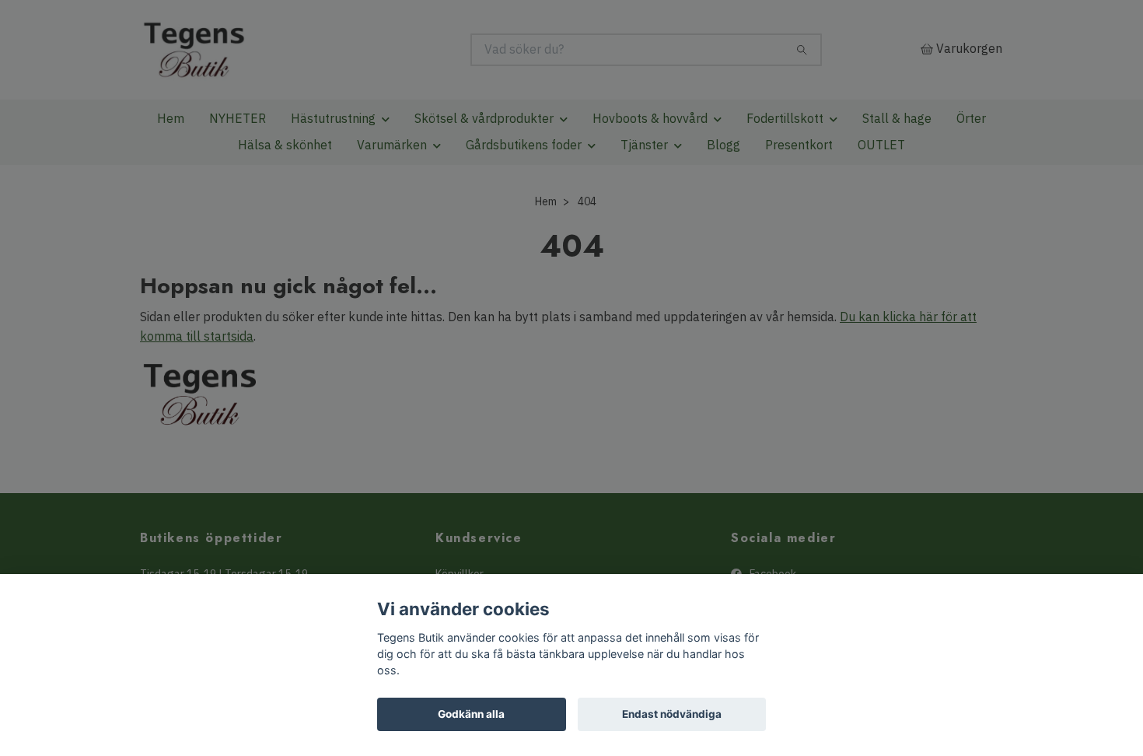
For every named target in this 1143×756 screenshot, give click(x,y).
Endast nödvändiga (672, 714)
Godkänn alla (471, 714)
